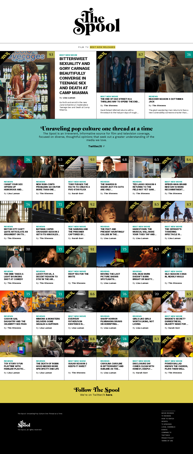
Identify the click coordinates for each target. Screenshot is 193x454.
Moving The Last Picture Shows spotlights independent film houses (110, 276)
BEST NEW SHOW (173, 271)
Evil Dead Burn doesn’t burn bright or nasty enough (142, 276)
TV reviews (166, 416)
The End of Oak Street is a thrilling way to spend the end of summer (119, 100)
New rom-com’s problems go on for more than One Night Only (48, 187)
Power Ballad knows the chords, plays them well (176, 366)
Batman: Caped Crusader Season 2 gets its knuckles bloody (47, 232)
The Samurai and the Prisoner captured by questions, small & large (79, 232)
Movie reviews (167, 413)
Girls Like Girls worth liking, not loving (143, 321)
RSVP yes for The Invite (78, 275)
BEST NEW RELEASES (102, 47)
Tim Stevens (111, 105)
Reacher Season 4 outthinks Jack (166, 100)
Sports (164, 421)
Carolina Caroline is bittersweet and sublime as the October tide (112, 366)
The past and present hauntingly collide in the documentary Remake (112, 232)
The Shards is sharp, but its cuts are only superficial (112, 187)
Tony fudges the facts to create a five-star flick (79, 187)
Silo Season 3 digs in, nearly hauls (176, 275)
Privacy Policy (167, 438)
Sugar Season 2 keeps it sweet (77, 365)
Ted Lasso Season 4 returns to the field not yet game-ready (144, 187)
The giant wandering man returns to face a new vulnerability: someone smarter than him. (168, 111)
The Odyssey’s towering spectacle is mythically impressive (173, 232)
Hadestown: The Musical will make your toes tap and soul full (144, 232)
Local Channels (168, 427)
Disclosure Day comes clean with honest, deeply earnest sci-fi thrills (143, 366)
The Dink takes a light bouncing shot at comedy (13, 276)
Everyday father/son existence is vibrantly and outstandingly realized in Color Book (78, 321)
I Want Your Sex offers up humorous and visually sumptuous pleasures (13, 187)
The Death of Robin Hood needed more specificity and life (47, 366)
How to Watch (167, 418)
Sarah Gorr (78, 193)
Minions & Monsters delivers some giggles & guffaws (48, 321)
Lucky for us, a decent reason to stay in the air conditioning (47, 276)
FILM (81, 47)
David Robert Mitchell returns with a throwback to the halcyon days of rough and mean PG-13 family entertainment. (118, 111)
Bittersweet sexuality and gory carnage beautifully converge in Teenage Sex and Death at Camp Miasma (74, 75)
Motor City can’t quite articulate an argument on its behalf (16, 232)
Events (164, 429)
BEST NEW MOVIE (68, 55)
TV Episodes (166, 424)
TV (86, 47)
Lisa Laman (69, 97)
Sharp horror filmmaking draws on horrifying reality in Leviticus (111, 321)
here (109, 394)
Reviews (153, 96)
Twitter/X (95, 146)
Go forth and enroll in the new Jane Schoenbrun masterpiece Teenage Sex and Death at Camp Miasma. (74, 106)
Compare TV (166, 432)
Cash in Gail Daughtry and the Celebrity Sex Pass (15, 321)
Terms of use (167, 441)
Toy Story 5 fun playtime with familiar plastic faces (13, 366)
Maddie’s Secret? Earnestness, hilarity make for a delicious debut (176, 321)
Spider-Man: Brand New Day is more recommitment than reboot (176, 187)
